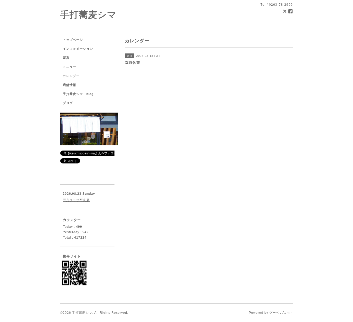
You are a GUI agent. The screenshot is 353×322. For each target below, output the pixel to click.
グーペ (274, 313)
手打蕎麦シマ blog (78, 94)
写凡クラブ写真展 (76, 200)
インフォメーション (78, 49)
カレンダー (71, 76)
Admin (287, 313)
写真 (66, 58)
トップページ (73, 40)
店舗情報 (69, 85)
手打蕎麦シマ (88, 15)
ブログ (68, 103)
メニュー (69, 67)
